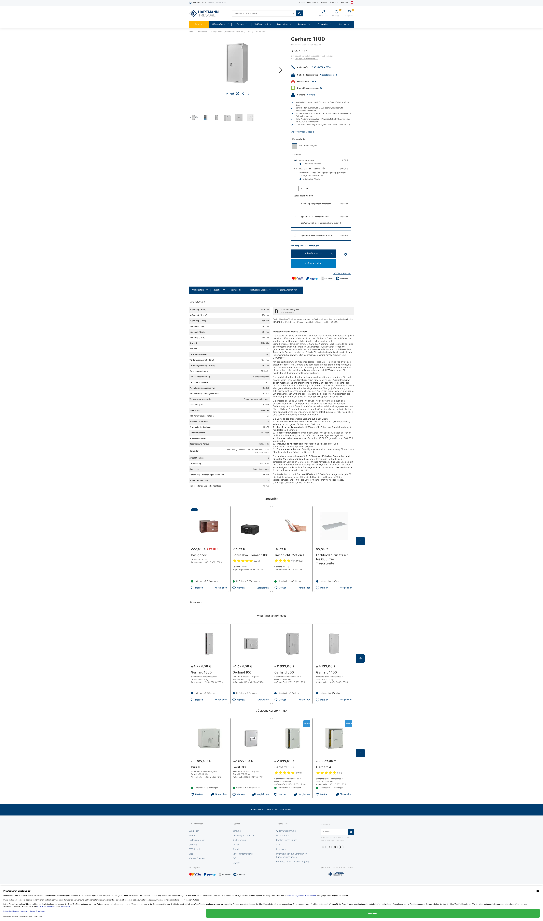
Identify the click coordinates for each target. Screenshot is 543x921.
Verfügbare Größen (259, 290)
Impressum (281, 849)
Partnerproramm (197, 840)
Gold (249, 32)
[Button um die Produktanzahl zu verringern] (301, 188)
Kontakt (344, 3)
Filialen (236, 844)
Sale (197, 24)
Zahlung (236, 831)
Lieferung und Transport (244, 835)
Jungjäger (194, 831)
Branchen (302, 24)
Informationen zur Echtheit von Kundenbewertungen (291, 855)
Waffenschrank (261, 24)
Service (324, 3)
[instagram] (323, 847)
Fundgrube (323, 24)
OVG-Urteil (194, 849)
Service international (242, 854)
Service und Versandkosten (306, 59)
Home (191, 32)
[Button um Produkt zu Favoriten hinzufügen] (345, 254)
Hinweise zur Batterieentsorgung (292, 861)
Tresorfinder (202, 32)
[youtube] (335, 847)
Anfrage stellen (313, 263)
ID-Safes (193, 835)
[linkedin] (341, 847)
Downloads (236, 290)
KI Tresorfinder (219, 24)
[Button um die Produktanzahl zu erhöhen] (307, 188)
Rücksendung (239, 840)
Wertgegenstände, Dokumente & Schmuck (227, 32)
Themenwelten (196, 824)
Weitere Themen (197, 858)
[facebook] (329, 847)
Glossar (236, 863)
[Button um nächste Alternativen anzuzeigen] (360, 541)
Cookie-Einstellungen (286, 840)
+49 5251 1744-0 (199, 3)
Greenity (193, 844)
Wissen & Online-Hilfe (308, 3)
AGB (278, 844)
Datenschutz (282, 835)
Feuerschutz (282, 24)
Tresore (240, 24)
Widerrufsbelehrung (286, 831)
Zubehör (218, 290)
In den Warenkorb (313, 253)
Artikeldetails (198, 290)
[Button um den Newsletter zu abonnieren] (351, 832)
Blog (191, 854)
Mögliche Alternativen (287, 290)
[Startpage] (203, 14)
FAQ (234, 858)
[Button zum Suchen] (299, 13)
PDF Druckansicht (342, 273)
